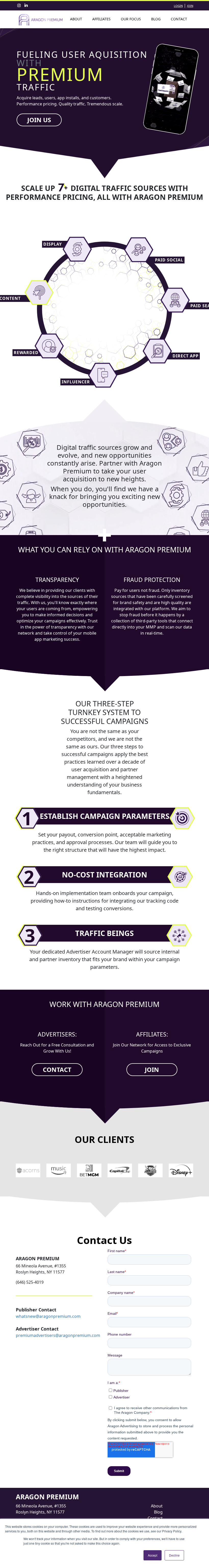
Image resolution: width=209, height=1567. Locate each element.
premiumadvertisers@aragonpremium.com (58, 1335)
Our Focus (131, 19)
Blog (156, 19)
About (76, 19)
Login (178, 6)
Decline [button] (174, 1555)
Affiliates (101, 19)
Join (190, 6)
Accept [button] (152, 1555)
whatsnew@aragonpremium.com (48, 1316)
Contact (179, 19)
